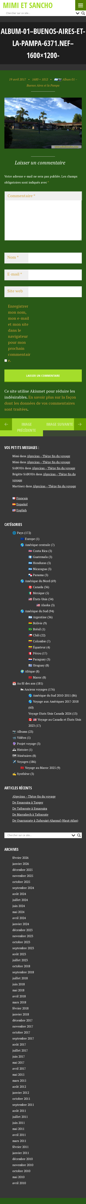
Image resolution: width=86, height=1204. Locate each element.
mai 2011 (18, 1129)
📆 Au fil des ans (23, 683)
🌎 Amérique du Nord (35, 581)
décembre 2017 (22, 1020)
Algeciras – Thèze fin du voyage (48, 456)
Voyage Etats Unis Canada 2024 (49, 713)
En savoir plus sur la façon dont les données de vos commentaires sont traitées (40, 403)
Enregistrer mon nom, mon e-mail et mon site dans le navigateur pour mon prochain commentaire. (19, 333)
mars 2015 (19, 1080)
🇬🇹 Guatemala (38, 557)
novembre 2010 (22, 1165)
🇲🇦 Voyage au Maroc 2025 (38, 768)
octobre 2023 (21, 942)
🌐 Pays (17, 533)
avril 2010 (19, 1183)
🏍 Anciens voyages (33, 689)
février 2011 (20, 1147)
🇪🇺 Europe (27, 539)
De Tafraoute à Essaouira (29, 808)
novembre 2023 (22, 936)
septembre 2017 (23, 1038)
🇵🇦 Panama (36, 575)
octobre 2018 (21, 966)
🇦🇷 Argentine (37, 617)
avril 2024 (19, 918)
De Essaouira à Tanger (27, 802)
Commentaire (21, 195)
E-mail (14, 274)
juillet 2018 (20, 978)
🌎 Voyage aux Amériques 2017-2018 (53, 701)
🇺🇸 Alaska (43, 605)
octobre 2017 (21, 1032)
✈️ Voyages (20, 762)
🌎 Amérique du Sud (34, 611)
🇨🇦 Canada (35, 587)
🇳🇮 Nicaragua (37, 569)
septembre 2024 (23, 888)
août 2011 (19, 1111)
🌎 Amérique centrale (35, 545)
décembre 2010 (22, 1159)
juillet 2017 (20, 1050)
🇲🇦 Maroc (35, 677)
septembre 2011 (23, 1105)
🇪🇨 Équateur (37, 647)
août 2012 (19, 1087)
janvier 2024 (20, 924)
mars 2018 (19, 1002)
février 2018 (20, 1008)
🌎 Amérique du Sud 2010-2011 (49, 695)
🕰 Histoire (20, 750)
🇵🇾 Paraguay (37, 659)
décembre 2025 (22, 870)
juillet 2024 (20, 900)
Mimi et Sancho (28, 5)
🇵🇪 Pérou (34, 653)
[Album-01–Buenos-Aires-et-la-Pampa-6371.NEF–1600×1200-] (43, 147)
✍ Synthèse (21, 774)
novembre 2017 (22, 1026)
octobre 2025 (21, 882)
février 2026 (20, 858)
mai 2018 (18, 990)
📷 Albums (19, 732)
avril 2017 (19, 1068)
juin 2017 (18, 1056)
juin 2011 (18, 1123)
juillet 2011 (20, 1117)
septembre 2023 (23, 948)
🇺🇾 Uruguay (36, 665)
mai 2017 (18, 1062)
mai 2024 (18, 912)
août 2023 (19, 954)
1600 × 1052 (40, 79)
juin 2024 (18, 906)
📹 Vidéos (19, 738)
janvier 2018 (20, 1014)
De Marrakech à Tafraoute (30, 814)
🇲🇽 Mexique (36, 593)
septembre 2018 (23, 972)
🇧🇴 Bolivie (35, 623)
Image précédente (26, 427)
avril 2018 (19, 996)
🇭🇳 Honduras (37, 563)
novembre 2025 (22, 876)
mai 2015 (18, 1074)
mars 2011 (19, 1141)
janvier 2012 (20, 1093)
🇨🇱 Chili (33, 635)
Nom (13, 257)
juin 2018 (18, 984)
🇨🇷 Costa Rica (38, 551)
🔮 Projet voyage (24, 744)
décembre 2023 (22, 930)
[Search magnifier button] (83, 13)
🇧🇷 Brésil (34, 629)
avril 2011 (19, 1135)
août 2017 (19, 1044)
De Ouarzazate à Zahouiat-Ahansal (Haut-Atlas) (45, 820)
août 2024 (19, 894)
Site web (15, 291)
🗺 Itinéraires (22, 756)
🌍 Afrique (27, 671)
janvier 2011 (20, 1153)
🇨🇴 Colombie (37, 641)
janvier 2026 (20, 864)
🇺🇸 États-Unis (37, 599)
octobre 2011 (21, 1099)
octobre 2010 (21, 1171)
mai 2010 (18, 1177)
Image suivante (59, 424)
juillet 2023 (20, 960)
